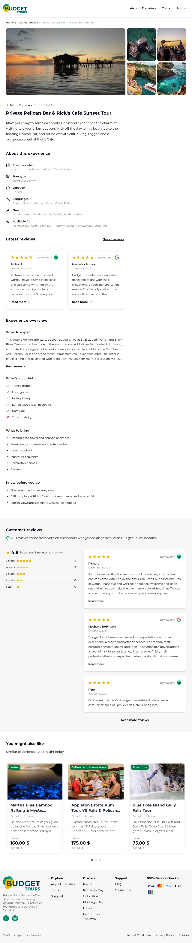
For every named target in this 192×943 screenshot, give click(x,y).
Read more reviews (135, 720)
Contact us (123, 890)
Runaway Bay (93, 890)
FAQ (118, 884)
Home (10, 22)
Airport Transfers (63, 884)
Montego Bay (93, 902)
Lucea (87, 908)
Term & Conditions (139, 935)
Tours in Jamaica (27, 22)
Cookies (184, 935)
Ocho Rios (90, 896)
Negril (87, 884)
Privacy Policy (165, 935)
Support (57, 896)
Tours (55, 890)
